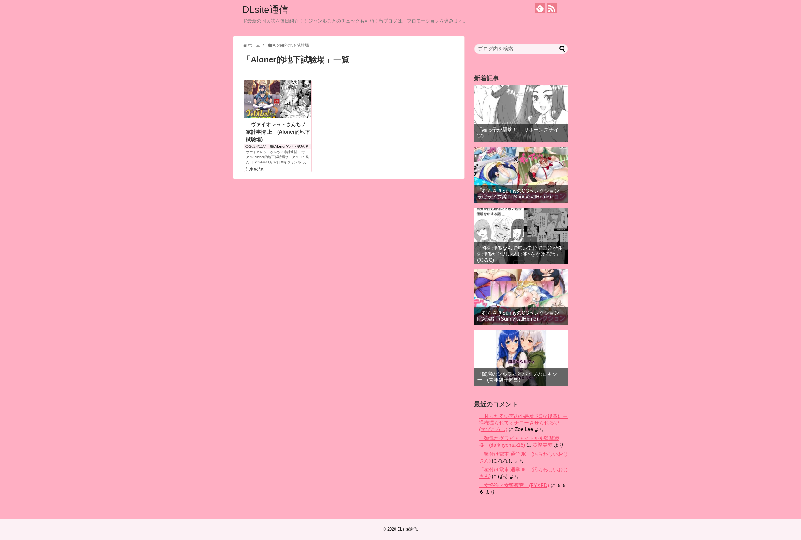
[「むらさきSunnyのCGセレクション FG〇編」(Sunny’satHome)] (521, 297)
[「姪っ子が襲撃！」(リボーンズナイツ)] (521, 113)
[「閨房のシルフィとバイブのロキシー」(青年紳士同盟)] (521, 358)
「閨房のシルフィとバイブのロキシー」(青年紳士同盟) (517, 377)
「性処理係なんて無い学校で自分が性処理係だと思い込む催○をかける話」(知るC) (519, 254)
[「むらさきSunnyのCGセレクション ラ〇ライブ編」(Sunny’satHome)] (521, 175)
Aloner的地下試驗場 (291, 146)
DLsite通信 (265, 9)
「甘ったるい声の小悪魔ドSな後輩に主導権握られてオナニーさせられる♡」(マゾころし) (523, 423)
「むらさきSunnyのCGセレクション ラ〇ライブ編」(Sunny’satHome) (518, 193)
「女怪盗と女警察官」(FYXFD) (514, 485)
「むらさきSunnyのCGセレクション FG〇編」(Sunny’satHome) (518, 315)
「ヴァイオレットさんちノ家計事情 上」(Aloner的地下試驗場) (278, 132)
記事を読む (255, 169)
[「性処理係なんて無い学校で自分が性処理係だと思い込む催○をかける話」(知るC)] (521, 236)
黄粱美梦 (543, 445)
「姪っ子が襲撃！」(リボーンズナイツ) (518, 132)
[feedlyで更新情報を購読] (540, 8)
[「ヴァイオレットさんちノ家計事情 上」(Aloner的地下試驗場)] (277, 99)
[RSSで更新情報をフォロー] (552, 8)
